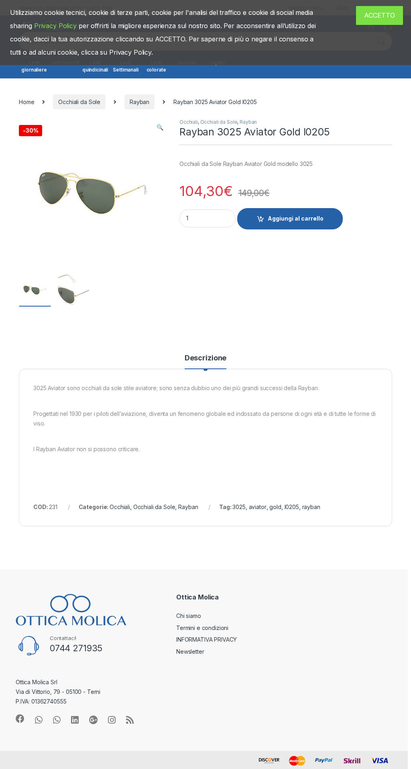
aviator (258, 506)
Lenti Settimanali (125, 66)
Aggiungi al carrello (296, 218)
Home (26, 101)
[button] (160, 127)
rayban (311, 506)
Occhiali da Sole (79, 101)
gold (275, 506)
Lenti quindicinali (95, 66)
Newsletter (190, 651)
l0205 (292, 506)
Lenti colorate (156, 66)
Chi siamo (188, 615)
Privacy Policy (55, 26)
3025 (238, 506)
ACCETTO (379, 15)
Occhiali (188, 122)
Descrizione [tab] (205, 358)
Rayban (139, 101)
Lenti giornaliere (34, 66)
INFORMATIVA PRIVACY (206, 639)
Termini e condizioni (202, 627)
